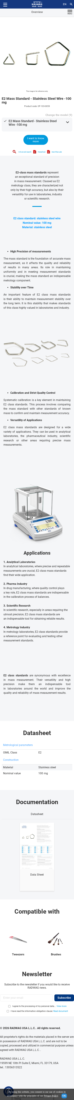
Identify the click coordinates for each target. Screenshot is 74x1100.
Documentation (37, 802)
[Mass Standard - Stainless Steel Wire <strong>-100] (37, 53)
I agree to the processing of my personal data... (34, 1006)
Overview (37, 12)
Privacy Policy (51, 1096)
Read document (60, 1011)
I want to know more (35, 140)
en (64, 4)
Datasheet (41, 152)
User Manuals (57, 152)
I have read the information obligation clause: (39, 1011)
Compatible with (37, 911)
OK (64, 1096)
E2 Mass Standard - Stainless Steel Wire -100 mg (33, 122)
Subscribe (64, 997)
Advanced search (24, 152)
